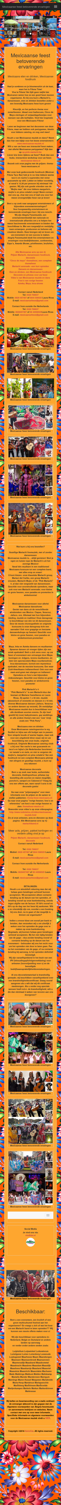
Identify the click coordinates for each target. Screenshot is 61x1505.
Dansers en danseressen (31, 269)
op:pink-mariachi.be (32, 152)
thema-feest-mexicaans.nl (39, 797)
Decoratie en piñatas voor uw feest (30, 274)
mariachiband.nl (30, 823)
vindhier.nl (30, 1235)
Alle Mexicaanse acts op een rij (30, 252)
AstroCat (29, 1430)
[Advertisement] (30, 1473)
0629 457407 (21, 297)
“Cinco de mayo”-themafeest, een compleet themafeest (31, 262)
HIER (47, 1418)
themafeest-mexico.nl (33, 806)
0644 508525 (36, 297)
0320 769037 (33, 294)
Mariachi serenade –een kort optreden (30, 266)
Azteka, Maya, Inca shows (30, 283)
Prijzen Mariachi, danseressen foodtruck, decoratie (30, 256)
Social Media (30, 1228)
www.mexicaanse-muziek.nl (30, 143)
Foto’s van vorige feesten (30, 280)
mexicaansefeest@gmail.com (34, 300)
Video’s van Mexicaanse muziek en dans (30, 277)
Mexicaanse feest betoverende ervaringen (26, 6)
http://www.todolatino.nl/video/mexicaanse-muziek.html (30, 813)
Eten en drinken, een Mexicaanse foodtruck (31, 271)
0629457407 (21, 311)
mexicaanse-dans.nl (30, 160)
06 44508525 (36, 311)
